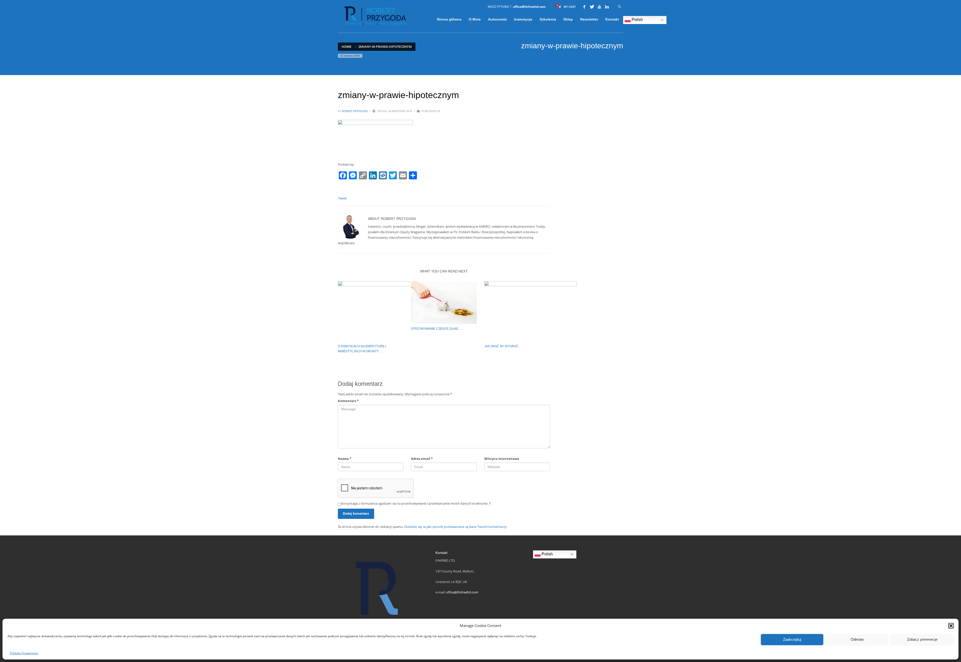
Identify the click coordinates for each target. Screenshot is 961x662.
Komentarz (348, 401)
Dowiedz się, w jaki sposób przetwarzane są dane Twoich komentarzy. (455, 526)
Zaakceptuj (792, 639)
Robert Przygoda (355, 111)
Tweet (342, 198)
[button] (950, 625)
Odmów (857, 639)
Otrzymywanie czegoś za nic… (436, 328)
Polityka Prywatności (24, 653)
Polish (637, 20)
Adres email (422, 458)
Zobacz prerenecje (922, 639)
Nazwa (344, 458)
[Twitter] (592, 7)
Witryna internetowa (501, 458)
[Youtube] (599, 7)
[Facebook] (584, 7)
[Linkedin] (607, 7)
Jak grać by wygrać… (502, 346)
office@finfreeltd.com (529, 7)
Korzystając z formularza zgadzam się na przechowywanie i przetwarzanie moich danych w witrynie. (416, 503)
